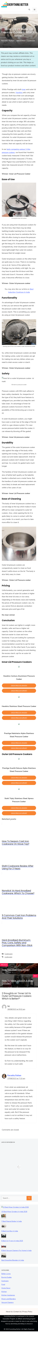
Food (3, 1284)
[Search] (29, 1198)
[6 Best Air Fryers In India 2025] (3, 1236)
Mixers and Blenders (8, 1299)
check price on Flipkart (19, 691)
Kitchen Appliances (8, 1295)
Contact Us (17, 1312)
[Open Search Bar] (29, 9)
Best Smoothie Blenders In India (12, 1260)
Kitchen (4, 1292)
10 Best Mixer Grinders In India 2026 (14, 1212)
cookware (8, 957)
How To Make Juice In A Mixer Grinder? (18, 982)
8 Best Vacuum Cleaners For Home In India (16, 1251)
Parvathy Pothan (14, 1075)
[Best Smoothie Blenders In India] (3, 1256)
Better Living (6, 1274)
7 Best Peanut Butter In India (11, 1221)
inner (24, 89)
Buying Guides (6, 1277)
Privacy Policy (27, 1312)
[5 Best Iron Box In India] (3, 1227)
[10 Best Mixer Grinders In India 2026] (15, 1207)
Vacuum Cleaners (7, 1302)
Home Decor (5, 1288)
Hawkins (19, 92)
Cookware (8, 954)
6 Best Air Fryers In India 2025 (12, 1241)
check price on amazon (19, 685)
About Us (9, 1312)
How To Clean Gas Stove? (16, 969)
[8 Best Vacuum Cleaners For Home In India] (3, 1246)
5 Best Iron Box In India (9, 1231)
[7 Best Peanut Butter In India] (3, 1217)
